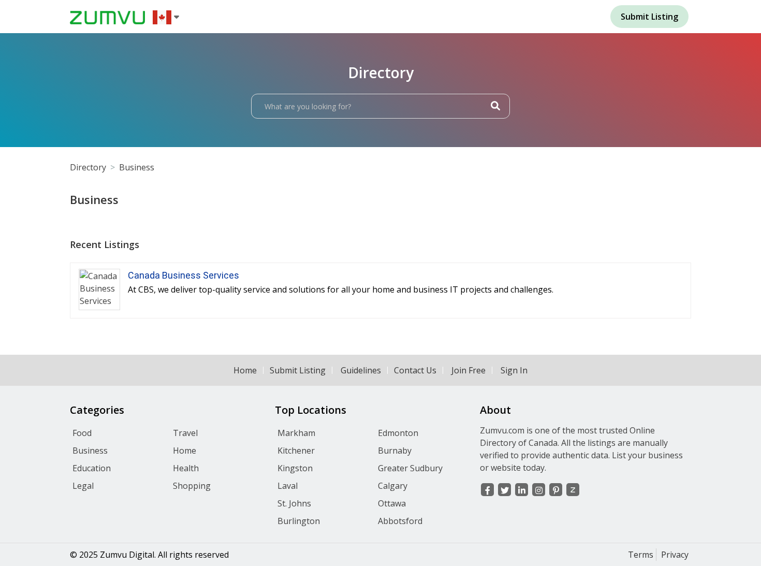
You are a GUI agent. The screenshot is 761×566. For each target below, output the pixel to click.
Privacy (675, 554)
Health (186, 468)
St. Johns (294, 503)
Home (245, 370)
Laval (287, 485)
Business (136, 167)
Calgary (392, 485)
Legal (83, 485)
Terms (640, 554)
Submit (649, 16)
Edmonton (398, 433)
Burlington (298, 521)
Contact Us (415, 370)
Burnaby (395, 450)
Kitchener (296, 450)
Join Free (468, 370)
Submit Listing (298, 370)
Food (82, 433)
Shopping (192, 485)
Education (91, 468)
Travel (185, 433)
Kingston (295, 468)
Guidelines (361, 370)
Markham (296, 433)
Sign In (514, 370)
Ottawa (392, 503)
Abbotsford (400, 521)
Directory (88, 167)
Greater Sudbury (410, 468)
